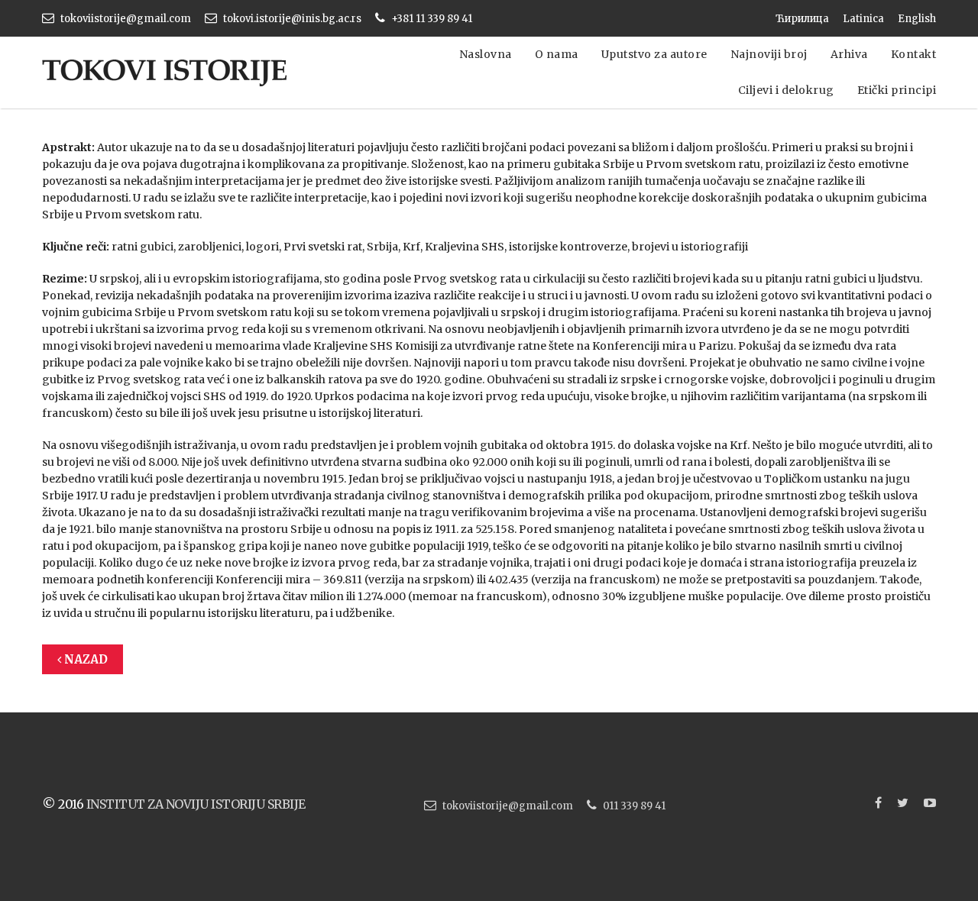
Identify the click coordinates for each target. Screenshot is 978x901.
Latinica (863, 18)
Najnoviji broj (769, 54)
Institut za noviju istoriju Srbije (196, 804)
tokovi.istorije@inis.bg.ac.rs (292, 18)
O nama (556, 54)
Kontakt (914, 54)
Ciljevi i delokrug (786, 90)
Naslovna (485, 54)
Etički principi (897, 90)
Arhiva (849, 54)
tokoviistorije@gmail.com (125, 18)
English (917, 18)
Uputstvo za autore (654, 54)
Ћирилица (802, 18)
